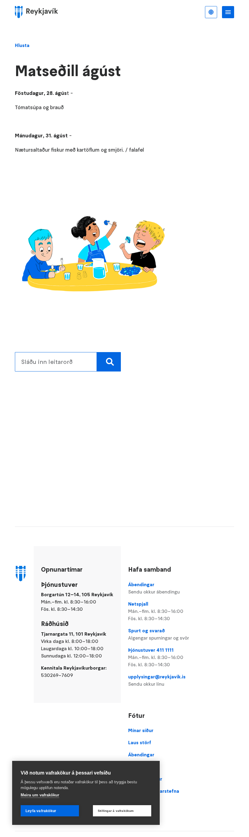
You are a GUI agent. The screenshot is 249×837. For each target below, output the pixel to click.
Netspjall (155, 611)
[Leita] (109, 361)
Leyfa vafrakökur (41, 811)
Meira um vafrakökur (40, 795)
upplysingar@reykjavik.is (157, 680)
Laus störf (139, 742)
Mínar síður (140, 730)
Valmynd (228, 12)
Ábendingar (154, 588)
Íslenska (211, 12)
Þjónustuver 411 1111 (155, 657)
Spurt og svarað (158, 634)
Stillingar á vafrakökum (116, 810)
